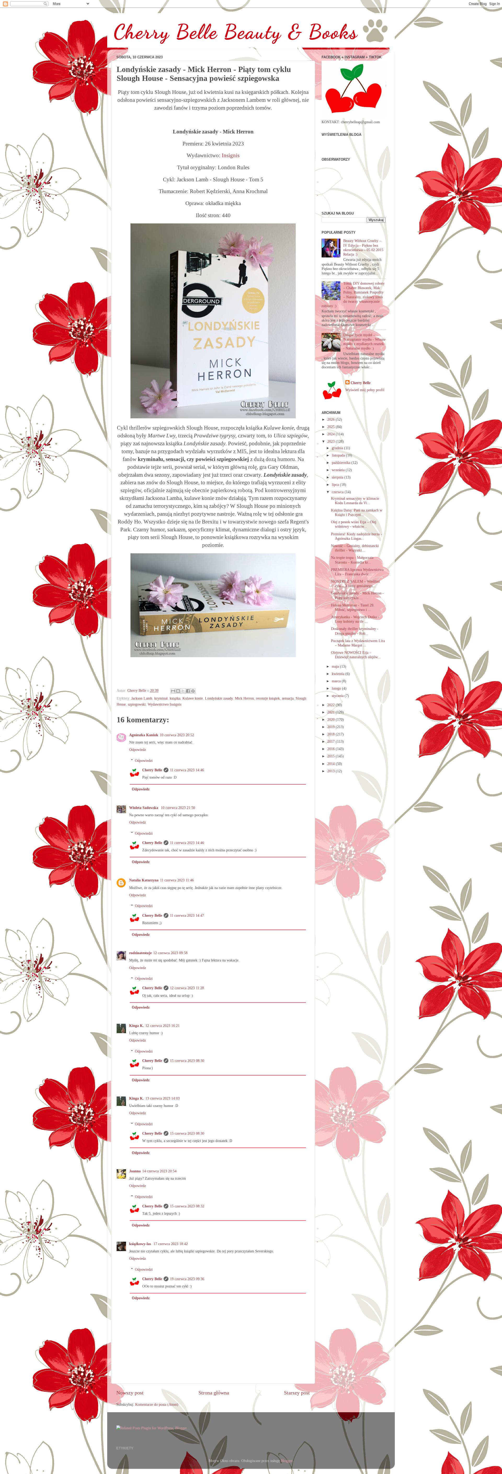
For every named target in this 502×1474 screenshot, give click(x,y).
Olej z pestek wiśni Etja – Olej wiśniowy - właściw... (353, 524)
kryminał (161, 698)
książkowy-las (140, 1244)
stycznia (338, 696)
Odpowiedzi (144, 760)
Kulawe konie (192, 698)
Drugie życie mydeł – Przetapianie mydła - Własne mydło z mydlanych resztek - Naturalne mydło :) (364, 342)
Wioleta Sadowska (144, 808)
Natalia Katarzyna (143, 880)
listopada (339, 455)
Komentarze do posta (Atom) (156, 1404)
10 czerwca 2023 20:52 (177, 735)
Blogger (286, 1461)
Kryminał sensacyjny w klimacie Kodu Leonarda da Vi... (355, 500)
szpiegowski (137, 704)
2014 (331, 764)
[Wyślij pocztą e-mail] (173, 691)
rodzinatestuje (140, 953)
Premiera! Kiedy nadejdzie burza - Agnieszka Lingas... (356, 536)
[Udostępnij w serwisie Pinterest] (193, 691)
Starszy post (297, 1393)
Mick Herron (244, 698)
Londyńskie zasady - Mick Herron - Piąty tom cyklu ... (357, 595)
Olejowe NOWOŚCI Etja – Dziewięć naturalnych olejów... (356, 654)
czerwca (338, 492)
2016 (331, 749)
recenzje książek (268, 698)
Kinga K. (136, 1025)
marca (337, 681)
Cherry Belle (152, 770)
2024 (331, 434)
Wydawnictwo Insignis (164, 704)
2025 (331, 427)
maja (336, 666)
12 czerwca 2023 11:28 (187, 988)
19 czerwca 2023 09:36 (187, 1279)
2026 (331, 419)
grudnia (338, 448)
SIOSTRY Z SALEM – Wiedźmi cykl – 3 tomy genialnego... (355, 583)
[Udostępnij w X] (183, 691)
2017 (331, 741)
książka (175, 698)
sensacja (288, 698)
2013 (331, 771)
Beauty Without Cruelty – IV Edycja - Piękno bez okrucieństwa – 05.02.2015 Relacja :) (363, 247)
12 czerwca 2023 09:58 (170, 953)
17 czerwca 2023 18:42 (170, 1244)
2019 (331, 727)
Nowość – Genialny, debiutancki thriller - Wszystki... (355, 548)
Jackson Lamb (141, 698)
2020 (331, 719)
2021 (331, 712)
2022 (331, 705)
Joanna (135, 1171)
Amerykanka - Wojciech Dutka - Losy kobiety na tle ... (355, 619)
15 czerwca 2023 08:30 (187, 1061)
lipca (336, 484)
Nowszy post (130, 1393)
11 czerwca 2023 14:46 (187, 770)
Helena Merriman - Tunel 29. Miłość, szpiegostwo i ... (352, 607)
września (339, 470)
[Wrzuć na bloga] (178, 691)
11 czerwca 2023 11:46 (177, 880)
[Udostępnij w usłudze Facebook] (188, 691)
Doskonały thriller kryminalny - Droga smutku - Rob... (354, 631)
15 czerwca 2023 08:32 (187, 1206)
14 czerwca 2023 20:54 (159, 1171)
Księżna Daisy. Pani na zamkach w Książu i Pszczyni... (356, 512)
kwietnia (338, 674)
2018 (331, 734)
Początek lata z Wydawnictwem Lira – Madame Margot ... (358, 643)
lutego (337, 688)
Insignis (230, 155)
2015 (331, 756)
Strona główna (213, 1393)
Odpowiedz (137, 749)
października (341, 462)
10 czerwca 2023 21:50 (178, 808)
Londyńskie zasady (219, 698)
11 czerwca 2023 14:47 (187, 915)
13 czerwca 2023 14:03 (162, 1098)
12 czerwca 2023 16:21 (162, 1025)
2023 (331, 441)
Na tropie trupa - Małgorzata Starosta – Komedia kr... (352, 559)
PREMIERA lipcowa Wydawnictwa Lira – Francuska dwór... (357, 571)
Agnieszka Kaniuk (143, 735)
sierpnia (338, 477)
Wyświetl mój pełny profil (364, 390)
